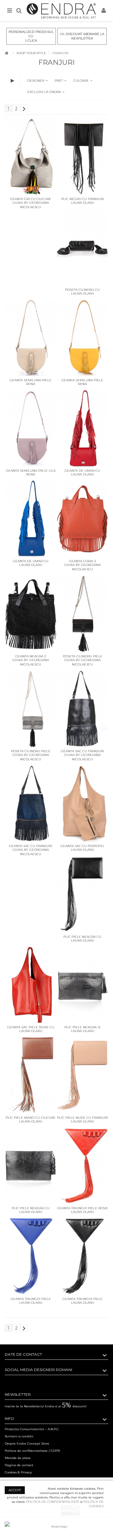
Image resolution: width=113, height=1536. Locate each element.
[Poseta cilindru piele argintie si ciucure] (30, 708)
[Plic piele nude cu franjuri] (82, 1075)
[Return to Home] (6, 53)
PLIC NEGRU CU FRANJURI (82, 199)
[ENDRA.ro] (61, 10)
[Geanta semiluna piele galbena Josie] (82, 338)
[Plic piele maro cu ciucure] (30, 1075)
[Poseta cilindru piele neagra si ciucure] (82, 613)
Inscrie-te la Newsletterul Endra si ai (46, 1406)
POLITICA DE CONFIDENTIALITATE (52, 1502)
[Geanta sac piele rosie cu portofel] (30, 985)
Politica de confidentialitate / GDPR (32, 1451)
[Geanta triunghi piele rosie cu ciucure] (82, 1166)
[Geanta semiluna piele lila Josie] (30, 428)
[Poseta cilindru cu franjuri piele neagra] (82, 247)
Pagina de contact (19, 1465)
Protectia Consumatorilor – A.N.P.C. (32, 1429)
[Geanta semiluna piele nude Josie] (30, 338)
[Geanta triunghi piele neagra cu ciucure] (82, 1256)
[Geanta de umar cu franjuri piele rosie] (82, 428)
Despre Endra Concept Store (27, 1443)
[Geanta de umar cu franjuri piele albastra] (30, 518)
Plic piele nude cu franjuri (82, 1118)
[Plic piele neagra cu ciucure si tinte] (30, 1166)
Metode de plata (17, 1458)
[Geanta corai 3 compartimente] (82, 518)
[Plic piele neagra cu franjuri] (82, 894)
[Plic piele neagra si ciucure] (82, 985)
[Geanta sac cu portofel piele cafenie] (82, 803)
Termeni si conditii (19, 1436)
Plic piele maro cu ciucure (31, 1118)
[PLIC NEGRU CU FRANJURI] (82, 156)
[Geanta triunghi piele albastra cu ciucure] (30, 1256)
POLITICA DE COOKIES (93, 1504)
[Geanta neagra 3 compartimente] (30, 613)
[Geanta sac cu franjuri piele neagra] (82, 708)
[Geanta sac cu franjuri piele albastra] (30, 803)
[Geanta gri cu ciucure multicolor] (30, 156)
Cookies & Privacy (18, 1472)
